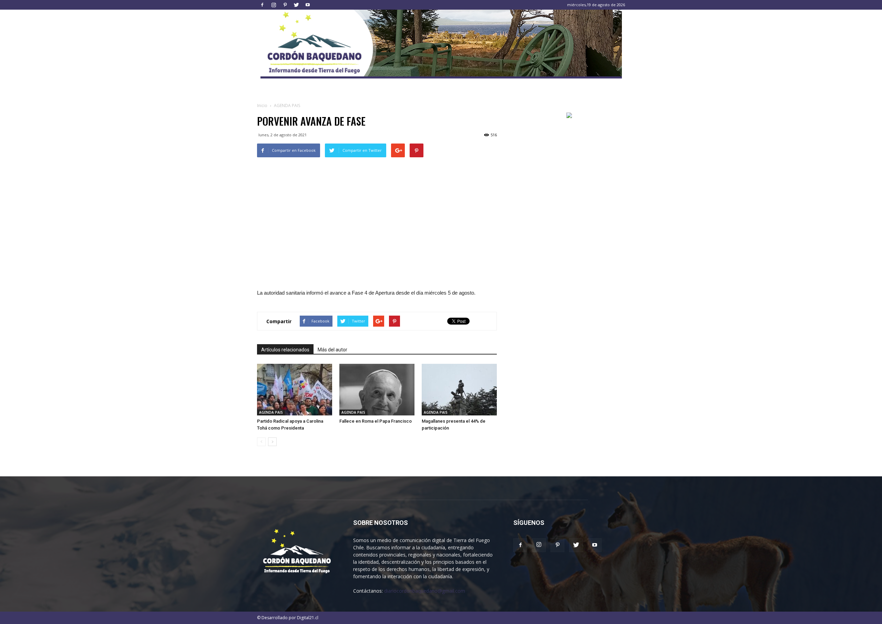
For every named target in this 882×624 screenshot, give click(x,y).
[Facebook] (262, 5)
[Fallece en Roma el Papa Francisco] (376, 389)
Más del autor (332, 349)
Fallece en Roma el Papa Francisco (375, 421)
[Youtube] (307, 5)
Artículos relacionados (285, 349)
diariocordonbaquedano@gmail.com (424, 591)
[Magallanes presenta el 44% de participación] (459, 389)
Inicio (262, 105)
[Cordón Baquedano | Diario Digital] (441, 44)
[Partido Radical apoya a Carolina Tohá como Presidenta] (294, 389)
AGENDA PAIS (271, 412)
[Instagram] (273, 5)
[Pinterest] (285, 5)
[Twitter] (296, 5)
